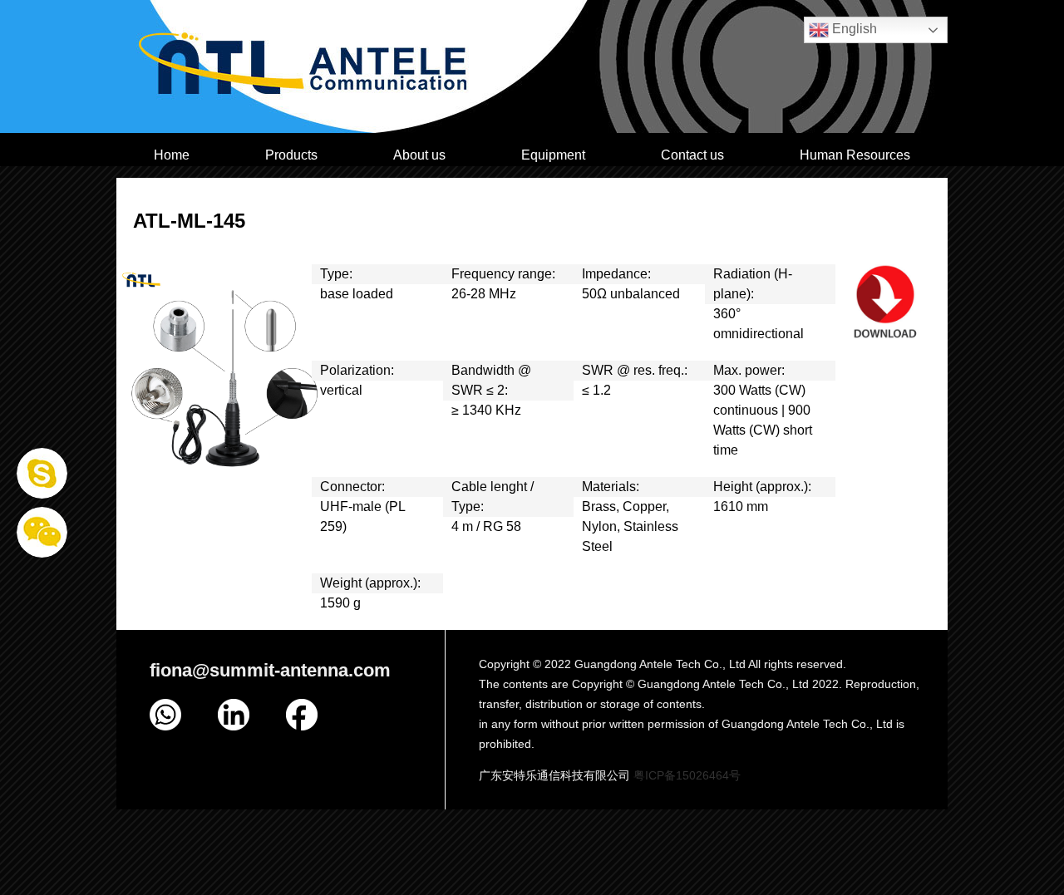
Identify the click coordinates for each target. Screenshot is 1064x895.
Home (172, 155)
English (853, 29)
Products (291, 155)
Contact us (692, 155)
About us (419, 155)
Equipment (553, 155)
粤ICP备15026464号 (687, 775)
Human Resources (855, 155)
